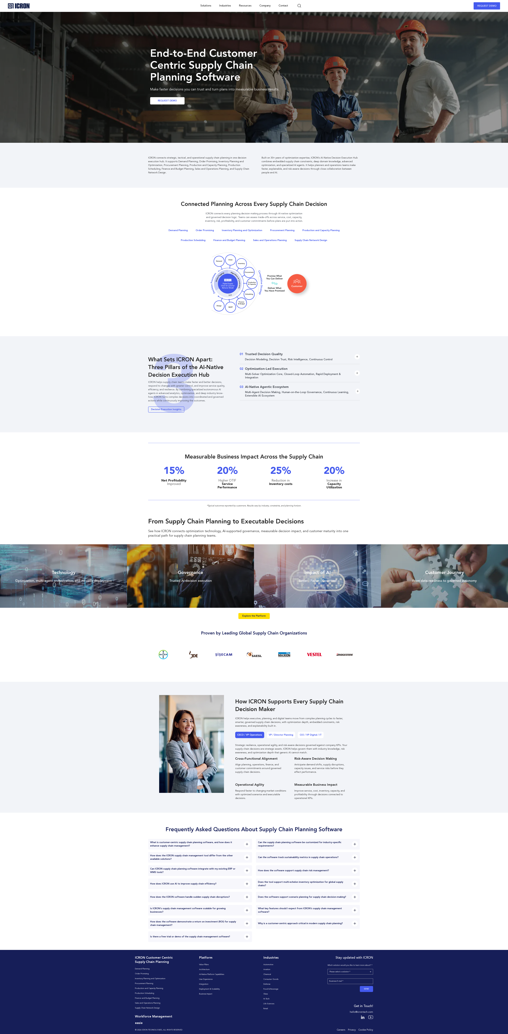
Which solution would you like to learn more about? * (350, 965)
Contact (283, 5)
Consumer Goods (270, 979)
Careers (341, 1030)
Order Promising (205, 230)
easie (139, 1023)
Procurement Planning (282, 230)
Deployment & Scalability (209, 989)
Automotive (268, 965)
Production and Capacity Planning (321, 230)
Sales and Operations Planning (270, 240)
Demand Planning (178, 230)
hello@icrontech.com (361, 1012)
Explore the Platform (254, 616)
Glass (265, 994)
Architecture (204, 969)
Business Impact (205, 994)
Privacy (352, 1030)
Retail (265, 1009)
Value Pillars (204, 965)
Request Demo (167, 101)
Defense (266, 984)
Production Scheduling (193, 240)
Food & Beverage (270, 989)
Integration (203, 984)
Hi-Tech (266, 999)
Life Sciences (268, 1004)
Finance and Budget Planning (229, 240)
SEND (366, 989)
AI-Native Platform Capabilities (211, 974)
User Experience (206, 979)
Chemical (267, 974)
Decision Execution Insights (166, 409)
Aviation (266, 969)
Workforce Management (153, 1016)
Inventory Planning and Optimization (242, 230)
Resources (245, 5)
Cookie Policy (365, 1030)
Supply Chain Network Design (311, 240)
